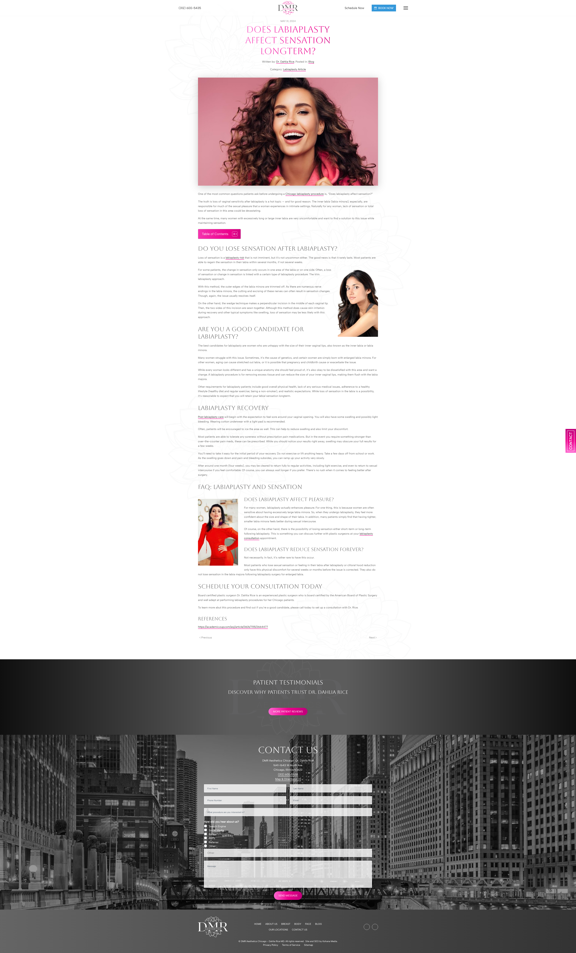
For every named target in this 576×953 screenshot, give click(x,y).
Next (372, 637)
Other (212, 846)
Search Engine (217, 826)
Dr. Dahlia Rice (285, 61)
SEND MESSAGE (288, 895)
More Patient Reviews (288, 711)
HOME (257, 924)
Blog (311, 61)
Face (308, 924)
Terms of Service (291, 945)
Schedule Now (354, 8)
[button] (406, 8)
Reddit (212, 834)
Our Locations (278, 929)
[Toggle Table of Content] (233, 234)
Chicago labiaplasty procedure (304, 194)
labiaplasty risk (235, 257)
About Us (271, 924)
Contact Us (299, 929)
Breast (285, 924)
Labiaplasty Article (294, 69)
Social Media (216, 830)
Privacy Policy (270, 945)
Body (297, 924)
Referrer (214, 842)
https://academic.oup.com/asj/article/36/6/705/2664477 (233, 627)
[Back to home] (288, 8)
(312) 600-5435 (189, 8)
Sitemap (308, 945)
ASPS (212, 838)
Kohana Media (329, 941)
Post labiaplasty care (211, 417)
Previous (206, 637)
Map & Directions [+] (288, 779)
